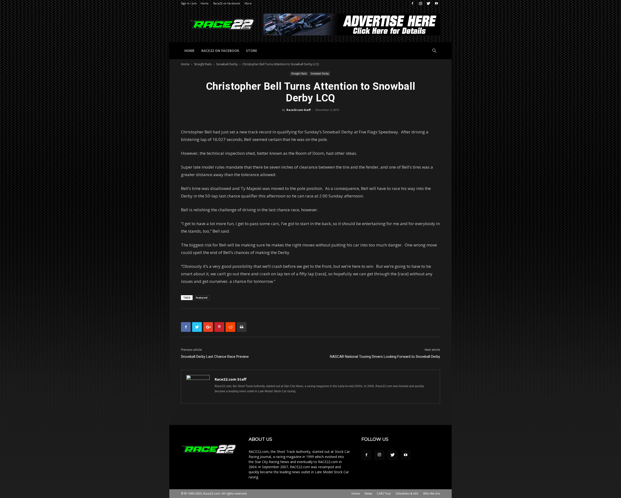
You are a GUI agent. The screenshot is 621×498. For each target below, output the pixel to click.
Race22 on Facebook (226, 3)
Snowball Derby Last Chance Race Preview (215, 356)
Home (205, 3)
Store (248, 3)
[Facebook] (412, 3)
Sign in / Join (189, 3)
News (368, 493)
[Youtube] (436, 3)
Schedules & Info (407, 493)
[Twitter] (428, 3)
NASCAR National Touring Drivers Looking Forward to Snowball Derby (385, 356)
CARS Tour (384, 493)
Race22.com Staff (298, 110)
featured (201, 297)
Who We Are (431, 493)
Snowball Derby (227, 64)
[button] (434, 51)
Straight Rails (203, 64)
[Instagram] (420, 3)
